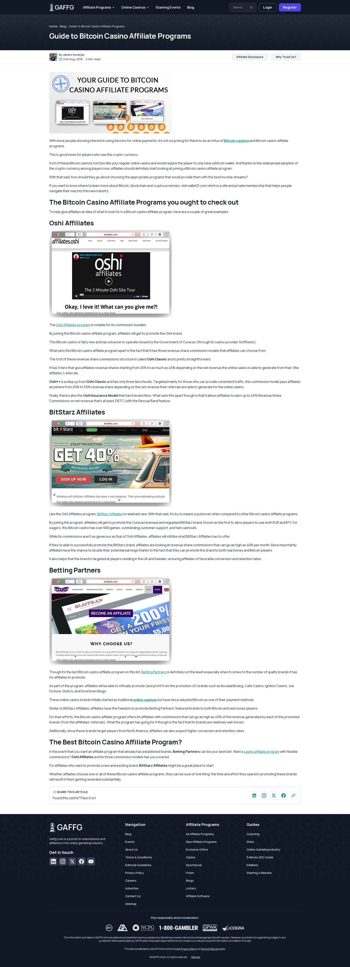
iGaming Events (168, 7)
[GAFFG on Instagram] (264, 795)
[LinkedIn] (53, 861)
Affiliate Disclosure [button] (249, 57)
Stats (250, 842)
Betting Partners (153, 672)
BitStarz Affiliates (110, 514)
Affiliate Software (198, 896)
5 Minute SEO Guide (260, 857)
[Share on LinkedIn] (254, 795)
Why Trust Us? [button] (286, 57)
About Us (131, 849)
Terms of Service (210, 949)
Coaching (253, 834)
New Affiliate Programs (201, 842)
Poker (190, 873)
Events (130, 842)
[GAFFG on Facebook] (284, 795)
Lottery (191, 888)
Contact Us (133, 896)
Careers (130, 880)
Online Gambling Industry (263, 849)
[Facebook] (81, 861)
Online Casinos (133, 7)
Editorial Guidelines (138, 865)
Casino (190, 857)
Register (290, 7)
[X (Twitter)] (72, 861)
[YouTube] (91, 861)
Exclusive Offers (197, 849)
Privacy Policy (134, 873)
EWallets (252, 865)
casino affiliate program (261, 751)
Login (267, 7)
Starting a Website (259, 873)
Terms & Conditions (138, 857)
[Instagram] (63, 861)
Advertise (132, 888)
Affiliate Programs (97, 7)
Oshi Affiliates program (73, 325)
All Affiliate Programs (200, 834)
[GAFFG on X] (274, 795)
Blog (190, 7)
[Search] (251, 7)
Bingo (190, 880)
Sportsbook (194, 865)
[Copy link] (293, 795)
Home (53, 26)
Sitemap (130, 904)
